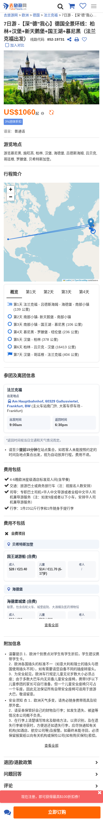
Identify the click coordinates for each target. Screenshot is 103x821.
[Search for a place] (60, 6)
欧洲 (25, 15)
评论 (8, 785)
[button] (91, 223)
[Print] (77, 39)
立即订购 (57, 812)
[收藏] (84, 39)
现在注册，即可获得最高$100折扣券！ (51, 797)
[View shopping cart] (71, 6)
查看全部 (51, 625)
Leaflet (68, 280)
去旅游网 (11, 15)
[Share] (69, 39)
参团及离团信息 (19, 375)
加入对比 (17, 45)
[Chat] (7, 812)
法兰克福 (51, 15)
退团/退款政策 (18, 762)
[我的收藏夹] (83, 6)
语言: (8, 131)
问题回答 (13, 774)
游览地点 (13, 144)
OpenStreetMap (81, 280)
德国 (36, 15)
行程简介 (13, 174)
